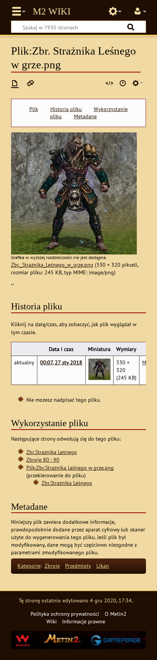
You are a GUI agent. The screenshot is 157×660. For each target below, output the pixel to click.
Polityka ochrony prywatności (64, 613)
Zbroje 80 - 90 (42, 459)
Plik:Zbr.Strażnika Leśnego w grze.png (70, 467)
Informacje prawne (83, 621)
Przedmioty (78, 565)
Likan (102, 565)
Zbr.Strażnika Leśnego (51, 452)
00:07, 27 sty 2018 (61, 362)
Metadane (85, 116)
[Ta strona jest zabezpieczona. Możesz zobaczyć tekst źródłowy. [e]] (109, 83)
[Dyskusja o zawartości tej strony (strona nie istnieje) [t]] (30, 83)
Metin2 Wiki (51, 11)
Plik (33, 109)
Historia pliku (66, 109)
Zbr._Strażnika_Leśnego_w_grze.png (52, 264)
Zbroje (52, 565)
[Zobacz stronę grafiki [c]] (15, 83)
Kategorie (29, 565)
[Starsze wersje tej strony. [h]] (123, 83)
